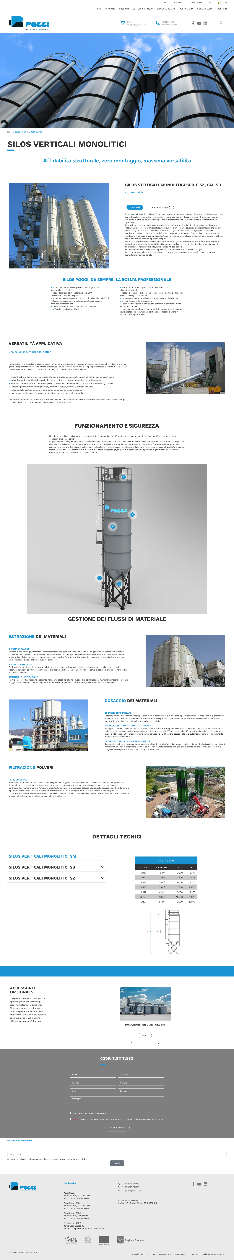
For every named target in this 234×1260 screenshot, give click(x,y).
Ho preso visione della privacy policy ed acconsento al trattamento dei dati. (49, 1159)
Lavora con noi (196, 3)
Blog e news (178, 3)
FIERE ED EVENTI (205, 9)
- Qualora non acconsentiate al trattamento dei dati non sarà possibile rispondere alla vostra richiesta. (117, 1119)
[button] (131, 1042)
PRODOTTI (124, 9)
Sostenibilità (163, 3)
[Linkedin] (205, 23)
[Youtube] (199, 23)
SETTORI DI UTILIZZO (143, 9)
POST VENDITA (186, 9)
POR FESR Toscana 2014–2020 (159, 1254)
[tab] (56, 856)
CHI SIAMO (110, 9)
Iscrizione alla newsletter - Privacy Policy (89, 1113)
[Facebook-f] (193, 23)
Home (98, 9)
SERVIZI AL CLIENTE (166, 9)
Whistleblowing (137, 1254)
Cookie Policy (194, 1254)
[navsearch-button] (221, 23)
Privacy (75, 1119)
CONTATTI (222, 9)
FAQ (210, 3)
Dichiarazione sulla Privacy (213, 1254)
